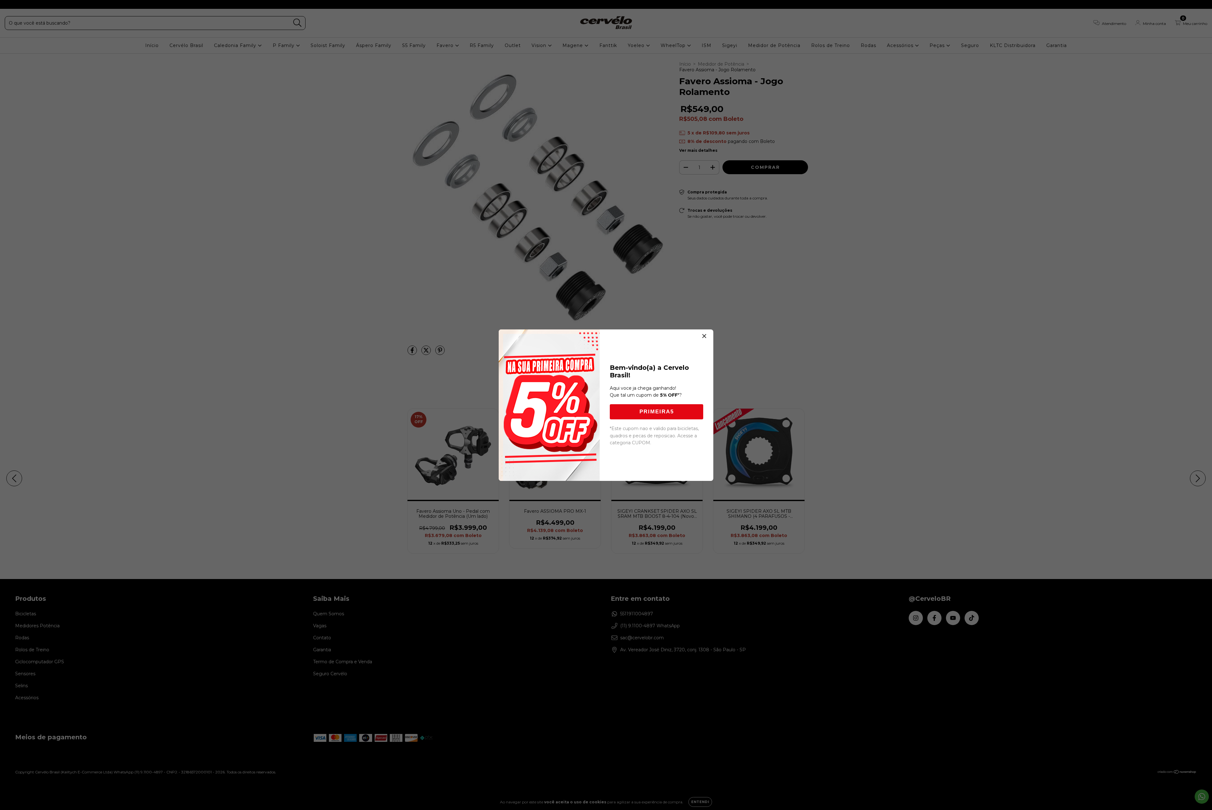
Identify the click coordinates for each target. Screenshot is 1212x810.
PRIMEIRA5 (656, 412)
